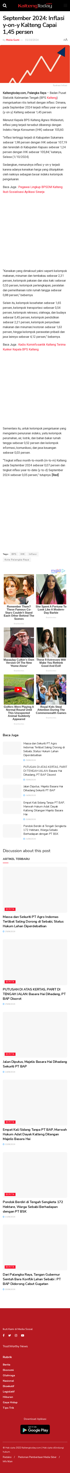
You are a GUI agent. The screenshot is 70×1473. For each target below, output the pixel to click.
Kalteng (52, 98)
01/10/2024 (32, 40)
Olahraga (9, 1375)
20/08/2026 (9, 1289)
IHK (23, 554)
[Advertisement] (35, 232)
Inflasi (33, 554)
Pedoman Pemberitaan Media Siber (37, 1457)
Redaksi (7, 1457)
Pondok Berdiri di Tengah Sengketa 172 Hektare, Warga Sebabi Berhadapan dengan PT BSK (44, 830)
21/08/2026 (30, 839)
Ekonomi (8, 1370)
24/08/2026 (30, 795)
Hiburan (8, 1397)
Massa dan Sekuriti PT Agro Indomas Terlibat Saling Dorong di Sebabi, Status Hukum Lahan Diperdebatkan (44, 749)
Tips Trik (8, 1408)
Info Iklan (8, 1461)
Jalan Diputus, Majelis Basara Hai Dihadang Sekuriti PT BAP (43, 788)
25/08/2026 (30, 760)
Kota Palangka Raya (17, 559)
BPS (14, 554)
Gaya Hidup (10, 1402)
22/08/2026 (30, 819)
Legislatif (9, 1391)
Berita (10, 909)
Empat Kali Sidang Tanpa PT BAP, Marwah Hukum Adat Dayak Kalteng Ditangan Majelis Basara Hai (44, 808)
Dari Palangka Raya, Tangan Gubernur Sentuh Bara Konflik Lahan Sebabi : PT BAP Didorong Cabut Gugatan (32, 1279)
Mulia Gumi (12, 40)
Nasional (8, 1381)
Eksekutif (8, 1386)
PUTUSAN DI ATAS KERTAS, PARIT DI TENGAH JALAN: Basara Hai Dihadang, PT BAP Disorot (45, 771)
